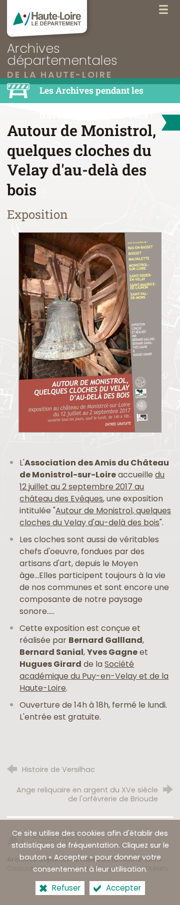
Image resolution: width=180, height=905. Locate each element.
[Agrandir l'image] (90, 332)
